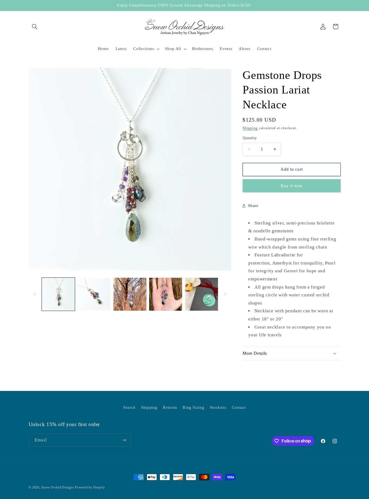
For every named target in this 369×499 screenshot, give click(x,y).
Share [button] (253, 205)
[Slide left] (35, 294)
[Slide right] (225, 294)
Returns (170, 407)
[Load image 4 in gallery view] (165, 294)
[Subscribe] (124, 440)
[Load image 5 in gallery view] (201, 294)
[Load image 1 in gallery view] (58, 294)
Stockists (218, 407)
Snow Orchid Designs (57, 487)
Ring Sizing (193, 407)
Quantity (250, 138)
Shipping (250, 128)
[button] (35, 26)
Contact (239, 407)
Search (129, 407)
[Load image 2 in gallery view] (94, 294)
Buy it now (292, 185)
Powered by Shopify (90, 487)
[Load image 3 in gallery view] (129, 294)
